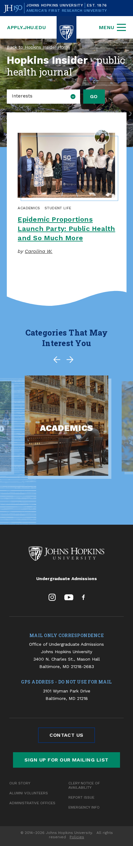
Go (94, 96)
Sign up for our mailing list (66, 760)
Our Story (19, 783)
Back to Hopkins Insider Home (38, 47)
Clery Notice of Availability (84, 785)
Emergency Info (84, 807)
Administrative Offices (32, 803)
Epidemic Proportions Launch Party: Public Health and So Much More (66, 228)
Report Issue (81, 797)
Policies (77, 837)
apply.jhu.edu (26, 27)
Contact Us (66, 735)
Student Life (58, 208)
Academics (29, 208)
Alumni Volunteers (28, 793)
